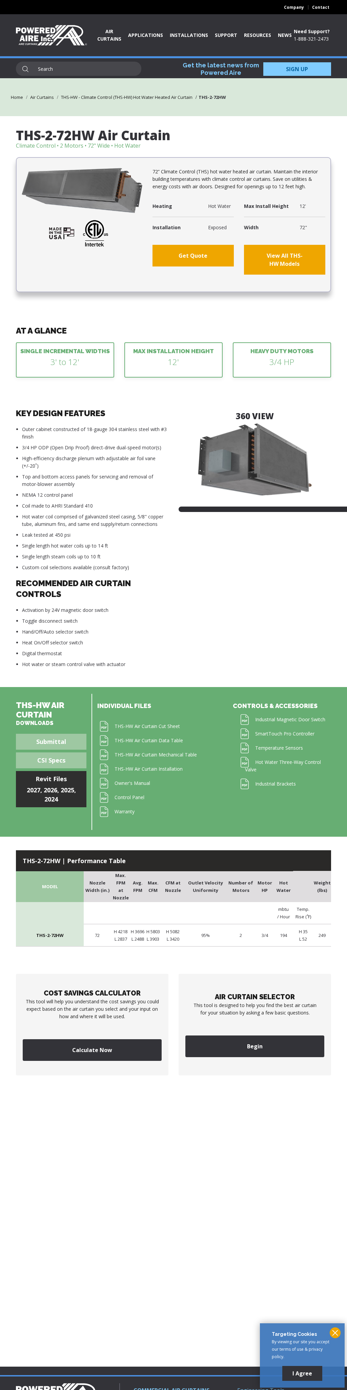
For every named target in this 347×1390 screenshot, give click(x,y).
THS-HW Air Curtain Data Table (149, 740)
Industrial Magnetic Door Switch (290, 719)
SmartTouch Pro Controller (284, 733)
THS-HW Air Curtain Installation (149, 769)
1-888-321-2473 (311, 39)
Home (17, 97)
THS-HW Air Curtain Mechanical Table (156, 754)
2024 (51, 799)
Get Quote (193, 255)
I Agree (302, 1373)
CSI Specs (51, 760)
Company (294, 7)
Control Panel (129, 797)
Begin (255, 1046)
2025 (67, 790)
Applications (145, 35)
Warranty (125, 811)
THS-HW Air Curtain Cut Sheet (147, 726)
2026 (50, 790)
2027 (33, 790)
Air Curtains (42, 97)
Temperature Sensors (279, 748)
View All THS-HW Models (285, 260)
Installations (189, 35)
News (285, 35)
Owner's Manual (132, 783)
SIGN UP (297, 69)
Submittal (51, 741)
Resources (257, 35)
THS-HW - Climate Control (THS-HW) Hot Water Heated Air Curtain (126, 97)
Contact (320, 7)
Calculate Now (92, 1050)
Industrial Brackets (275, 783)
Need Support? (312, 31)
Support (226, 35)
